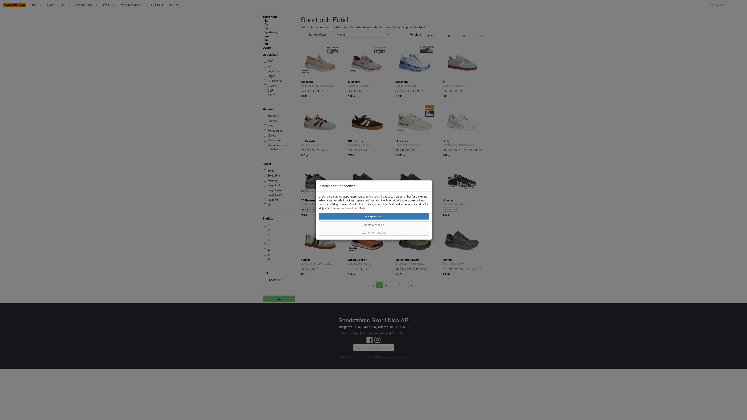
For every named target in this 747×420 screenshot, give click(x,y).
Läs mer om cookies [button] (373, 232)
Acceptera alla (374, 216)
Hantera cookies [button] (374, 225)
